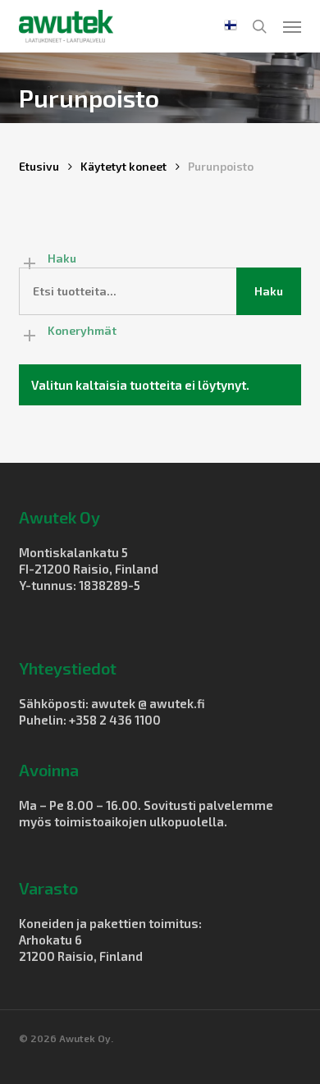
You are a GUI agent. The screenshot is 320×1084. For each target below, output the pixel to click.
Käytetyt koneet (123, 166)
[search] (259, 26)
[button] (292, 26)
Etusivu (39, 166)
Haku (268, 291)
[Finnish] (230, 26)
